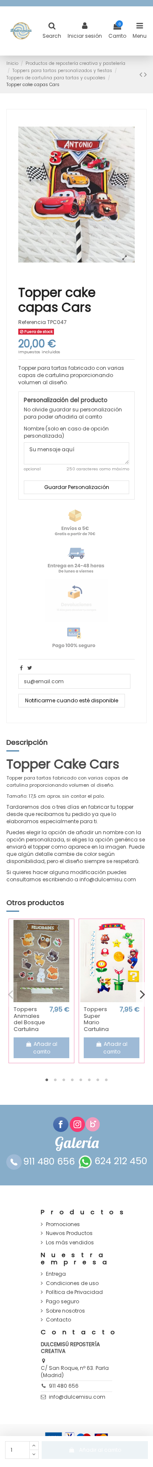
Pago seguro (62, 1301)
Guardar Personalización (76, 487)
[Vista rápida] (42, 1000)
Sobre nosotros (65, 1311)
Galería (77, 1142)
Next (142, 994)
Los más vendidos (70, 1242)
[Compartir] (21, 667)
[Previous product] (141, 74)
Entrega (56, 1274)
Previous (10, 994)
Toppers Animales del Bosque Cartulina (29, 1019)
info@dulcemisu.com (77, 1396)
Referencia (32, 322)
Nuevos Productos (69, 1233)
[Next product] (145, 74)
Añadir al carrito (100, 1449)
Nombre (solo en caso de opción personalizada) (66, 432)
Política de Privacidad (74, 1292)
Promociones (63, 1224)
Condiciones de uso (72, 1283)
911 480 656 (64, 1385)
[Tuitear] (29, 667)
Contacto (58, 1319)
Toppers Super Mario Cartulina (96, 1019)
